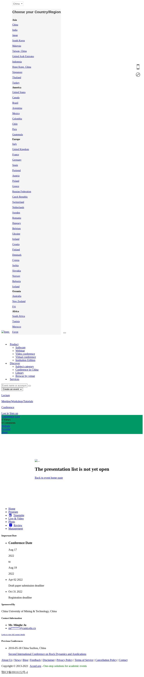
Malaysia (16, 46)
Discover (15, 363)
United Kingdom (20, 149)
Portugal (16, 170)
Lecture (5, 395)
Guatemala (17, 134)
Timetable (18, 515)
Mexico (16, 113)
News (17, 660)
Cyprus (15, 260)
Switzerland (18, 202)
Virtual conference (25, 356)
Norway (16, 276)
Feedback (35, 660)
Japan (15, 35)
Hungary (16, 223)
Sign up (13, 413)
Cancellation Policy (106, 660)
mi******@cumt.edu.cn (22, 628)
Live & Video (16, 518)
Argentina (17, 108)
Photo (11, 521)
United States (18, 92)
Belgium (16, 228)
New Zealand (18, 301)
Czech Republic (20, 197)
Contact (123, 660)
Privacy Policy (65, 660)
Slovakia (16, 270)
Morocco (16, 326)
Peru (14, 129)
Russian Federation (21, 191)
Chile (15, 124)
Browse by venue (25, 375)
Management (15, 528)
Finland (16, 249)
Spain (15, 165)
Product (14, 344)
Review (18, 525)
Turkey (15, 82)
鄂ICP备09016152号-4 (14, 672)
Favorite (6, 429)
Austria (15, 175)
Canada (15, 97)
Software (20, 347)
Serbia (15, 265)
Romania (16, 218)
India (14, 30)
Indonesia (17, 61)
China (15, 24)
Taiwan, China (19, 51)
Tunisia (16, 321)
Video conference (25, 353)
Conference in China (26, 369)
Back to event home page (49, 477)
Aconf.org (35, 666)
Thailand (16, 77)
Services (14, 379)
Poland (15, 181)
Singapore (17, 72)
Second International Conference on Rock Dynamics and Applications (47, 654)
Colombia (17, 118)
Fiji (14, 306)
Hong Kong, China (21, 67)
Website (5, 425)
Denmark (16, 255)
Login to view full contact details (13, 634)
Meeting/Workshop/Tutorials (17, 401)
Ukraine (16, 233)
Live (17, 416)
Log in (5, 413)
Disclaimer (49, 660)
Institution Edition (25, 360)
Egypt (15, 332)
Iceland (15, 286)
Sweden (16, 212)
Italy (14, 144)
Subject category (24, 366)
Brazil (15, 103)
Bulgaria (16, 281)
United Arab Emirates (23, 56)
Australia (16, 296)
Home (11, 508)
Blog (25, 660)
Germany (16, 160)
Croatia (15, 244)
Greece (15, 186)
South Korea (18, 40)
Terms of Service (84, 660)
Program (13, 511)
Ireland (15, 239)
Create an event (11, 389)
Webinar (20, 350)
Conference (7, 407)
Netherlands (18, 207)
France (15, 154)
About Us (6, 660)
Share (4, 432)
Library (19, 372)
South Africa (18, 316)
